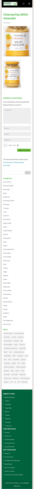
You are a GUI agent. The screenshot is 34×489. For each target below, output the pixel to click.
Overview (7, 432)
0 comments (6, 22)
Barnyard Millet (8, 186)
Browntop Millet (8, 200)
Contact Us (7, 453)
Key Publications (8, 249)
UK (15, 382)
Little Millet (7, 257)
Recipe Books (7, 302)
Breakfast (6, 197)
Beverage (6, 189)
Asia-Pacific (7, 182)
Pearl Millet (8, 404)
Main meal (6, 260)
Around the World (19, 333)
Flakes (5, 352)
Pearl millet (7, 283)
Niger (5, 272)
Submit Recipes (8, 464)
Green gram (7, 238)
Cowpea (6, 208)
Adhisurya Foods (8, 333)
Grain (26, 355)
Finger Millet (8, 408)
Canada (16, 344)
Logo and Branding (9, 446)
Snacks (5, 309)
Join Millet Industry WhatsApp (12, 460)
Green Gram (8, 425)
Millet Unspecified (20, 367)
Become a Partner (9, 457)
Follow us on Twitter (10, 471)
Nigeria (5, 275)
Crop (5, 212)
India (4, 242)
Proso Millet (7, 290)
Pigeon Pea (8, 418)
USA (19, 382)
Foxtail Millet (7, 230)
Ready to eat (16, 378)
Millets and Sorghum (9, 367)
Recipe (5, 298)
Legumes (23, 359)
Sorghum (6, 313)
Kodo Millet (16, 359)
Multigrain (6, 370)
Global (5, 234)
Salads (5, 305)
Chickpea (6, 204)
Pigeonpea (6, 287)
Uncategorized (8, 320)
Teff (11, 382)
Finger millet (7, 223)
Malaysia (13, 363)
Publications (7, 294)
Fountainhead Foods (19, 352)
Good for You (8, 436)
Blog (4, 193)
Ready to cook (7, 378)
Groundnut (8, 422)
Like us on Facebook (10, 467)
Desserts (6, 215)
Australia (14, 337)
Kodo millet (7, 253)
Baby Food (20, 337)
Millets (5, 268)
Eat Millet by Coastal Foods (10, 348)
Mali (4, 264)
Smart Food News (25, 378)
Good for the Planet (9, 439)
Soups (5, 317)
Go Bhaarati (20, 355)
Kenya (5, 245)
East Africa (6, 219)
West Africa (7, 324)
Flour (10, 352)
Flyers (5, 227)
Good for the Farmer (10, 443)
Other (5, 279)
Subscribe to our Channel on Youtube (14, 474)
